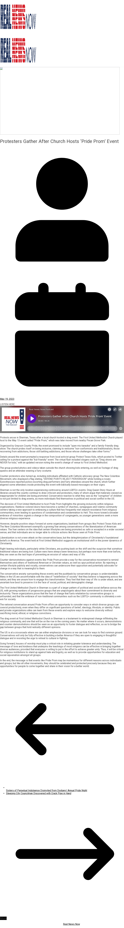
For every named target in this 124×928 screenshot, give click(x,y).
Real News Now (71, 924)
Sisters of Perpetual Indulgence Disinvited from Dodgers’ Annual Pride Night (46, 790)
